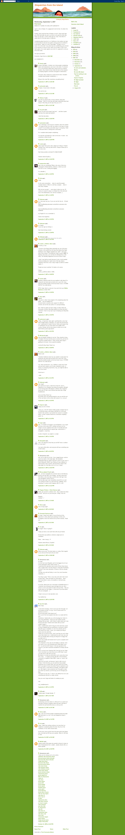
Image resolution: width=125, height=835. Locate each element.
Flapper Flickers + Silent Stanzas (48, 490)
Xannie (41, 63)
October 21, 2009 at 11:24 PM (45, 824)
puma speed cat (42, 775)
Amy (41, 296)
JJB (41, 691)
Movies (76, 70)
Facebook (76, 32)
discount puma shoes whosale (46, 758)
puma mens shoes (43, 770)
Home (51, 829)
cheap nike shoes (42, 761)
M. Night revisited (78, 79)
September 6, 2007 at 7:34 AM (46, 500)
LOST (74, 39)
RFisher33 (42, 335)
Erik (41, 178)
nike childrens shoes (43, 769)
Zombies (75, 44)
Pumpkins (76, 42)
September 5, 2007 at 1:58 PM (46, 232)
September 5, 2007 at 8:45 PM (46, 451)
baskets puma (42, 787)
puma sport (41, 789)
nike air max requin (43, 793)
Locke (41, 144)
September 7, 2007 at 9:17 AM (46, 695)
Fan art (76, 86)
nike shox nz (41, 810)
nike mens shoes (42, 766)
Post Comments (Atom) (47, 832)
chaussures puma (43, 773)
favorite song (76, 35)
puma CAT (41, 783)
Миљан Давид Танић (45, 472)
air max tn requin (42, 803)
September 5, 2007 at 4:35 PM (46, 400)
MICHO (41, 741)
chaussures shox (42, 800)
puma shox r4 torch (43, 792)
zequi (41, 423)
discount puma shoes (44, 764)
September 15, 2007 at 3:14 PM (46, 719)
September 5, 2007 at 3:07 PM (46, 239)
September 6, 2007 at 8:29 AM (46, 509)
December (77, 59)
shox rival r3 (41, 796)
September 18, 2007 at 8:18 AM (46, 737)
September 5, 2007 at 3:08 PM (46, 274)
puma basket (41, 784)
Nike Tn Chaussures (43, 776)
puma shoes (41, 781)
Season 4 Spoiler (78, 77)
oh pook (42, 109)
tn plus (40, 798)
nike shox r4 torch (43, 801)
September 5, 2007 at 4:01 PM (46, 331)
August (76, 88)
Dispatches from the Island (49, 5)
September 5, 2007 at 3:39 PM (46, 292)
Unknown (42, 199)
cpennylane (43, 123)
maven (41, 278)
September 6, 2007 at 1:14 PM (46, 687)
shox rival (40, 815)
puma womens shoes (43, 772)
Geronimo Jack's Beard (77, 24)
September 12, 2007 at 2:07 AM (46, 707)
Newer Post (37, 829)
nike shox (40, 779)
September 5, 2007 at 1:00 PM (46, 174)
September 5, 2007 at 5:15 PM (46, 418)
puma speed (41, 786)
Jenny (41, 712)
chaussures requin (43, 817)
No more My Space (79, 72)
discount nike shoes (43, 762)
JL (40, 527)
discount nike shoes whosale (46, 759)
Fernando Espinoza (45, 513)
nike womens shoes (43, 767)
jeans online (41, 818)
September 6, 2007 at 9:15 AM (46, 522)
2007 (74, 57)
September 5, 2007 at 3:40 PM (46, 315)
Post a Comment (38, 826)
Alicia (41, 505)
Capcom (42, 405)
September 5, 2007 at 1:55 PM (46, 219)
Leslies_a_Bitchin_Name (46, 243)
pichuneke (42, 86)
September (77, 65)
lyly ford (42, 604)
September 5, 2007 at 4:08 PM (46, 347)
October (76, 63)
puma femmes (42, 790)
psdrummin (43, 319)
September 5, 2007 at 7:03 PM (46, 436)
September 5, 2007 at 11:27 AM (46, 105)
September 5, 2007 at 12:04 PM (46, 139)
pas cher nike (41, 806)
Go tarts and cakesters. (80, 68)
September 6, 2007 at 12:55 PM (46, 599)
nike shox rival (42, 813)
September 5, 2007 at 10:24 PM (46, 467)
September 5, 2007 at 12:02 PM (46, 118)
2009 (74, 53)
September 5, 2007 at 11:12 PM (46, 485)
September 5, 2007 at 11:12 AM (46, 93)
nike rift (40, 809)
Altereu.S (42, 98)
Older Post (65, 829)
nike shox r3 (41, 795)
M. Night (76, 82)
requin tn (40, 778)
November (77, 61)
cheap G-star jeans (43, 821)
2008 (74, 55)
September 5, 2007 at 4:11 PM (46, 378)
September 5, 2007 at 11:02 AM (46, 81)
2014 (74, 49)
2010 (74, 51)
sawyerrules (43, 163)
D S (41, 723)
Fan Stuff (75, 33)
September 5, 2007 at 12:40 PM (46, 159)
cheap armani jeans (43, 820)
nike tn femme (42, 804)
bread (74, 30)
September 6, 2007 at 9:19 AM (46, 545)
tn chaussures (42, 807)
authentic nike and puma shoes (46, 756)
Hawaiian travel (77, 37)
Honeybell (42, 440)
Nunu (74, 41)
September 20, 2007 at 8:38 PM (46, 749)
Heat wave (37, 24)
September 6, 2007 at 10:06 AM (46, 555)
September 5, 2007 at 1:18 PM (46, 195)
